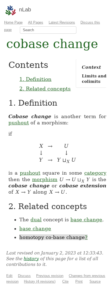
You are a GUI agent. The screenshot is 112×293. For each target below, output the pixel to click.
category (95, 173)
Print (79, 281)
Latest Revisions (62, 22)
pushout (18, 122)
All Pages (35, 22)
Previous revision (49, 276)
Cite (65, 281)
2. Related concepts (45, 89)
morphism (44, 179)
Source (95, 281)
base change (86, 219)
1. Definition (35, 79)
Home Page (13, 22)
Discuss (24, 276)
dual (36, 219)
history (31, 258)
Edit (9, 276)
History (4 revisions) (39, 281)
